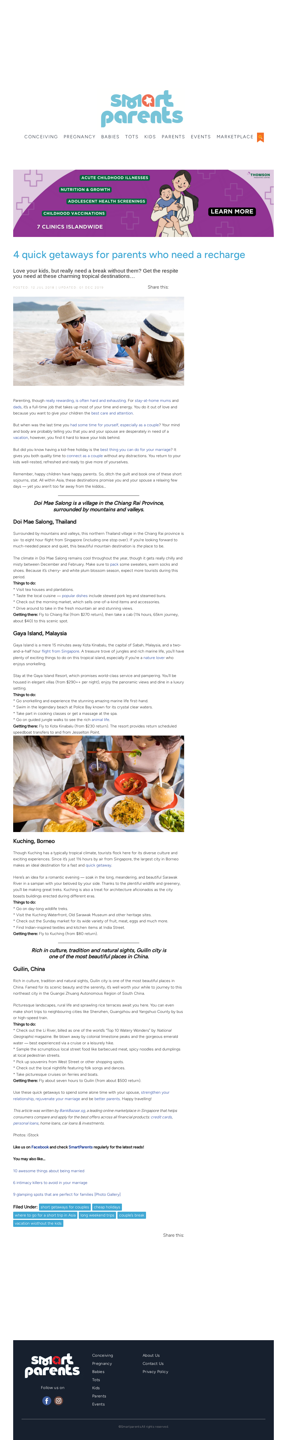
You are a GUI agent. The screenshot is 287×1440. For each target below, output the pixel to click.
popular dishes (75, 595)
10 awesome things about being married (48, 1171)
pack (114, 564)
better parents (107, 1098)
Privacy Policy (155, 1371)
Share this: (158, 287)
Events (201, 136)
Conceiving (41, 136)
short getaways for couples (65, 1207)
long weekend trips (97, 1215)
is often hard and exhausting (101, 400)
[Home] (141, 108)
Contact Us (153, 1363)
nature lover (154, 657)
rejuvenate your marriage (58, 1098)
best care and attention (112, 413)
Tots (132, 136)
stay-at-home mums (153, 400)
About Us (151, 1355)
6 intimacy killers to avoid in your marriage (50, 1182)
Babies (110, 136)
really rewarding (60, 400)
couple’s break (131, 1215)
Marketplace (235, 136)
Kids (150, 136)
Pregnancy (80, 136)
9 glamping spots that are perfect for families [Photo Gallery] (67, 1194)
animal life (100, 719)
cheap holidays (107, 1207)
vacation (20, 437)
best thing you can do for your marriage (135, 449)
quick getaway (98, 865)
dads (17, 407)
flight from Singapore (60, 651)
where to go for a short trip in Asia (45, 1215)
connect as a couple (85, 455)
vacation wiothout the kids (38, 1223)
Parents (173, 136)
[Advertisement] (143, 45)
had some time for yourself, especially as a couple (114, 425)
